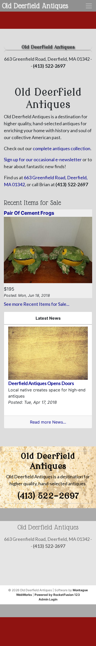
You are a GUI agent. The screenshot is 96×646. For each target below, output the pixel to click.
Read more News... (48, 422)
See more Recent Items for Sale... (36, 304)
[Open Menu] (89, 6)
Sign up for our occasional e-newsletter (43, 159)
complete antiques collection (61, 148)
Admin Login (48, 599)
